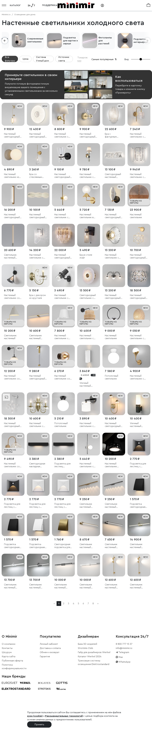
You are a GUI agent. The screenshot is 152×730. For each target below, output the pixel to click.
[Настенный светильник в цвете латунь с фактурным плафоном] (88, 194)
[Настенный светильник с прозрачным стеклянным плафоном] (113, 235)
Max (120, 657)
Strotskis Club (85, 648)
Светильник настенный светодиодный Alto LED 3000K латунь (12, 256)
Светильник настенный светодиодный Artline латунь (87, 505)
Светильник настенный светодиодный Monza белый (12, 586)
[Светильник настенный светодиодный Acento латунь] (88, 524)
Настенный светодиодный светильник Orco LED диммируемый (37, 377)
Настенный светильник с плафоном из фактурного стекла (36, 256)
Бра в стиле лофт (86, 256)
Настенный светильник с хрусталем (137, 176)
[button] (5, 41)
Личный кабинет (49, 644)
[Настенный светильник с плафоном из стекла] (139, 356)
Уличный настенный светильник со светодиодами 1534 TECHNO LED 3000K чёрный (138, 425)
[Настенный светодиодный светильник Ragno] (113, 275)
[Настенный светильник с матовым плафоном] (63, 194)
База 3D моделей (87, 644)
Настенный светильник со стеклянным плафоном (12, 297)
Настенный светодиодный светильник (12, 135)
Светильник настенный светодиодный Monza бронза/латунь (138, 546)
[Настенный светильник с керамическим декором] (63, 114)
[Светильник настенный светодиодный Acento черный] (113, 524)
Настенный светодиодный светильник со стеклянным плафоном (62, 176)
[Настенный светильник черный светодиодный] (113, 444)
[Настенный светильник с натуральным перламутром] (139, 114)
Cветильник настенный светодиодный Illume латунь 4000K (138, 586)
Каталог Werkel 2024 (89, 656)
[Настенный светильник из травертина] (13, 154)
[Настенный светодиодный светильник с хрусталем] (63, 235)
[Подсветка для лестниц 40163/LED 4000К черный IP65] (63, 444)
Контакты (7, 648)
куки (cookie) (35, 716)
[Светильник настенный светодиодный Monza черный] (38, 565)
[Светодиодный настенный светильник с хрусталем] (113, 154)
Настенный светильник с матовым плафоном (61, 216)
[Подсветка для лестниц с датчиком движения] (139, 444)
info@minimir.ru (124, 648)
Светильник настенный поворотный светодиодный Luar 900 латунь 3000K (37, 337)
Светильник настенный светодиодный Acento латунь (87, 546)
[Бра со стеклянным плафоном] (38, 154)
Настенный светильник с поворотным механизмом (61, 297)
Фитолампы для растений (105, 40)
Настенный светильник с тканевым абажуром (61, 337)
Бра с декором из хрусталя (37, 296)
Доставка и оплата (50, 648)
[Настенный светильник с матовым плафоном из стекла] (88, 403)
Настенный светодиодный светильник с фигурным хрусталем (12, 425)
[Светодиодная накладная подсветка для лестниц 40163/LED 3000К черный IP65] (38, 444)
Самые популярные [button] (104, 59)
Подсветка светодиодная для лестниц (137, 505)
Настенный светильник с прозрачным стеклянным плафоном (112, 256)
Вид (126, 59)
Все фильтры (10, 59)
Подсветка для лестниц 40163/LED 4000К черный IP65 (62, 465)
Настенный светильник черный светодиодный (113, 465)
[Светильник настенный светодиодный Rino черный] (63, 565)
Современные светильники (35, 40)
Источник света (63, 59)
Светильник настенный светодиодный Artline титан (113, 505)
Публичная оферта (12, 660)
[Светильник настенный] (13, 316)
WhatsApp (124, 662)
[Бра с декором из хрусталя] (38, 275)
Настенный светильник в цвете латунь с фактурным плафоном (88, 216)
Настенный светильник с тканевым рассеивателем (138, 337)
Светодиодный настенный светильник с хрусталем (113, 176)
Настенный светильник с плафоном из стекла (137, 377)
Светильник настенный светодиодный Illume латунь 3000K (113, 586)
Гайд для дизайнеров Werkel (94, 652)
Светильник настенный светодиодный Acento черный (113, 546)
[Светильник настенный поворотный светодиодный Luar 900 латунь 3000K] (38, 316)
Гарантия (45, 656)
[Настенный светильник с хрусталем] (139, 154)
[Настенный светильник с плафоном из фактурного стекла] (38, 235)
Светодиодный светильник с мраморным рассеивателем (88, 297)
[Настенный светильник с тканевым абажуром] (63, 316)
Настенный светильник (136, 216)
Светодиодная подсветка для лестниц (62, 546)
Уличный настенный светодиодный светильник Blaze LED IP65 (87, 384)
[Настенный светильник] (139, 194)
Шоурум (7, 652)
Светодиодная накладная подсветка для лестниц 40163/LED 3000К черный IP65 (37, 465)
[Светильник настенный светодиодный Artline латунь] (88, 484)
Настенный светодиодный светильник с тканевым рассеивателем (37, 135)
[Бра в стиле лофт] (88, 235)
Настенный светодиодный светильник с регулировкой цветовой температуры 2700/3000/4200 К (13, 216)
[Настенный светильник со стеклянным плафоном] (13, 275)
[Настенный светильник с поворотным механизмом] (63, 275)
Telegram (123, 652)
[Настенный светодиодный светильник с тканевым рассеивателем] (38, 114)
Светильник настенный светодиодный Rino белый (87, 586)
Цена (25, 59)
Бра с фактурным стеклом (111, 135)
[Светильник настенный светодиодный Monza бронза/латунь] (139, 524)
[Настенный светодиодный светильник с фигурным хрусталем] (13, 403)
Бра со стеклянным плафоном (35, 176)
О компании (8, 644)
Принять (39, 724)
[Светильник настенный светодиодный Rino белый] (88, 565)
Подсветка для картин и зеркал (70, 40)
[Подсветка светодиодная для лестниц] (139, 484)
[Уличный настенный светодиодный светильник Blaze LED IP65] (88, 356)
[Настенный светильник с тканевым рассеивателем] (139, 316)
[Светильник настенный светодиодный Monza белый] (13, 565)
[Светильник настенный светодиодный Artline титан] (113, 484)
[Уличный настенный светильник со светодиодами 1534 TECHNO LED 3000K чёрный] (139, 403)
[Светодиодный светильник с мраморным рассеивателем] (88, 275)
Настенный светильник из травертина (11, 176)
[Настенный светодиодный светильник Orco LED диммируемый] (38, 356)
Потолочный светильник (111, 377)
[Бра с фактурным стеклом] (113, 114)
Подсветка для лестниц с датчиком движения (138, 465)
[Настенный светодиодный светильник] (13, 114)
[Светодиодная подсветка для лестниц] (63, 524)
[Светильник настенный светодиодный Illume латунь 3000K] (113, 565)
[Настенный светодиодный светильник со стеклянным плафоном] (63, 154)
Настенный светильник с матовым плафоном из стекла (87, 425)
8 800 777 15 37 (124, 644)
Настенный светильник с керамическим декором (62, 135)
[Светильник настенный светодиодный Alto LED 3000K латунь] (13, 235)
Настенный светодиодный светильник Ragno (113, 297)
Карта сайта (8, 656)
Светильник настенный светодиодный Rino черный (62, 586)
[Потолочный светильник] (113, 356)
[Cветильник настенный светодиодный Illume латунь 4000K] (139, 565)
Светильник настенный (10, 337)
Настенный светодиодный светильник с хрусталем (62, 256)
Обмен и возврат (49, 652)
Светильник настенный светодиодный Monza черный (37, 586)
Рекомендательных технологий (64, 716)
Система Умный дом (42, 59)
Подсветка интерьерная (141, 40)
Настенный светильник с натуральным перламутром (137, 135)
